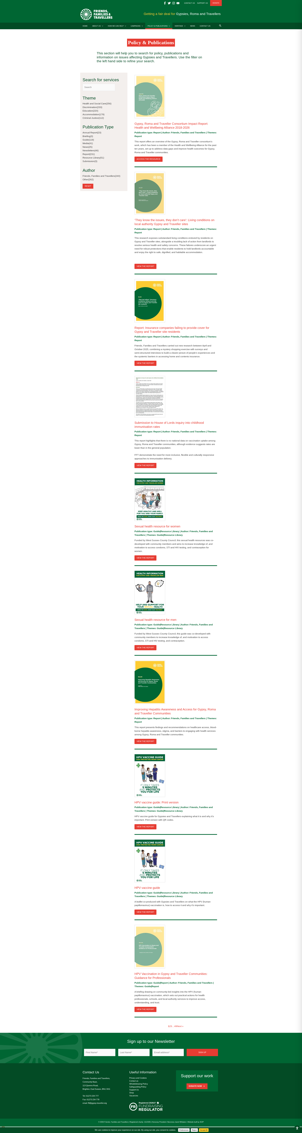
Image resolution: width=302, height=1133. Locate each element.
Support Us (134, 1090)
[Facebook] (164, 3)
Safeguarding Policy (137, 1087)
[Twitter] (169, 3)
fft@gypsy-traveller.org (97, 1103)
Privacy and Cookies (138, 1078)
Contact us (133, 1081)
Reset (88, 186)
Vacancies (133, 1096)
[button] (102, 26)
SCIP (202, 1122)
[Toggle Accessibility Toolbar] (297, 1128)
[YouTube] (177, 3)
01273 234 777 (92, 1096)
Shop (131, 1093)
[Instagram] (173, 3)
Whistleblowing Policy (138, 1084)
